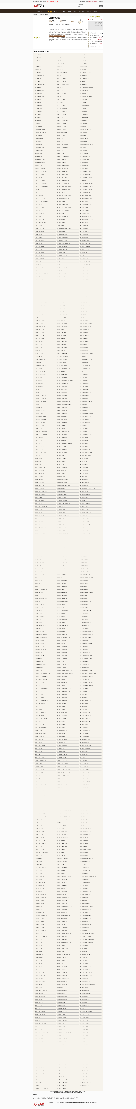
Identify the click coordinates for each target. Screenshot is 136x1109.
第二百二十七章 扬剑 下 (84, 282)
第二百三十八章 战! (60, 293)
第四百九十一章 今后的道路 (85, 547)
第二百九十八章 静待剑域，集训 (63, 353)
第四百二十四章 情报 (84, 479)
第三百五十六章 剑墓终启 (84, 410)
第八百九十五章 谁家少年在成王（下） (87, 942)
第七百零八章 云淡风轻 (61, 766)
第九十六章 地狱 (83, 147)
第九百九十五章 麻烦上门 (62, 1038)
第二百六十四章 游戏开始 (39, 320)
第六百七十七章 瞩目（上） (40, 736)
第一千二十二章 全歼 (38, 1064)
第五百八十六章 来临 (61, 643)
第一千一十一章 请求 (61, 1053)
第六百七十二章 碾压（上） (62, 730)
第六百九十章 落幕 (60, 748)
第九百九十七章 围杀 (84, 1038)
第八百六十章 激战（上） (39, 912)
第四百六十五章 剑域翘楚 (84, 521)
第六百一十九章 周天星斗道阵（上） (87, 676)
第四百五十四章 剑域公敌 (84, 509)
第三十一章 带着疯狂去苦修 (40, 84)
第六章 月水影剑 (83, 57)
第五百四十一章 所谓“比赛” (62, 598)
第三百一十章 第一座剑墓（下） (63, 365)
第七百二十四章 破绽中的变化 (85, 781)
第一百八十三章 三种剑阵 (39, 240)
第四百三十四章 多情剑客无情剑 (41, 491)
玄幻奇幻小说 (54, 37)
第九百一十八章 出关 (38, 966)
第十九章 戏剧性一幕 (38, 72)
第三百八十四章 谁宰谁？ (62, 440)
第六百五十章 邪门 (38, 709)
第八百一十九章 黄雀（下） (62, 873)
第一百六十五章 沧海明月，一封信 (86, 219)
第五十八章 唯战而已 (38, 111)
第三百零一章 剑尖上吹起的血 (62, 356)
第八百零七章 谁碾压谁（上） (62, 861)
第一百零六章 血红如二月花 (40, 159)
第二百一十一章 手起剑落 (62, 267)
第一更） (81, 371)
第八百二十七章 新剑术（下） (40, 882)
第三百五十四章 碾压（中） (40, 410)
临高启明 (91, 19)
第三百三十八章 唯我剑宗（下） (86, 392)
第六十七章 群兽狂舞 (38, 120)
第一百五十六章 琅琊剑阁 (84, 210)
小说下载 (56, 1)
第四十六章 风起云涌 (38, 99)
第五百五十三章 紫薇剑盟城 (62, 610)
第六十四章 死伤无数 (38, 117)
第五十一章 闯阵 (83, 102)
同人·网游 (81, 11)
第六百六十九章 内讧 (61, 727)
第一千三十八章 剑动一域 (62, 1079)
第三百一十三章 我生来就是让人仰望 (64, 368)
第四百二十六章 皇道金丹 (62, 482)
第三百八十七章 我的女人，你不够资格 (64, 443)
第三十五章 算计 (60, 87)
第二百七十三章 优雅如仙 (39, 329)
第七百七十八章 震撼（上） (85, 834)
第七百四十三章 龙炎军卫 (39, 801)
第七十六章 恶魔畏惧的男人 (40, 129)
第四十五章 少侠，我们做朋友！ (86, 96)
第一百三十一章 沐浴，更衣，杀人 (86, 183)
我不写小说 (100, 32)
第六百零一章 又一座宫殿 (62, 658)
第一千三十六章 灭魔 (84, 1076)
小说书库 (95, 11)
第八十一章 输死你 (83, 132)
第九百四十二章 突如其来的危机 (41, 990)
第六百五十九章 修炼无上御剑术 (41, 718)
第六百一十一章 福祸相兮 (84, 667)
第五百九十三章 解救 (84, 649)
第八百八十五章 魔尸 (38, 1029)
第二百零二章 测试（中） (62, 258)
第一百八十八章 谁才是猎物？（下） (87, 243)
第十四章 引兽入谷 (60, 66)
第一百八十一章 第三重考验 (62, 237)
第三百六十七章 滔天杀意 (84, 694)
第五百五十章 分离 (60, 607)
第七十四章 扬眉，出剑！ (62, 126)
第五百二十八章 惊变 (38, 586)
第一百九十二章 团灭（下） (40, 249)
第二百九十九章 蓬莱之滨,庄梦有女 (86, 353)
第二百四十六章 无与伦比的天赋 (41, 302)
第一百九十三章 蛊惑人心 (62, 249)
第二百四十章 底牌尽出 (39, 296)
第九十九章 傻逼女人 (84, 150)
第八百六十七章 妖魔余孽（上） (63, 918)
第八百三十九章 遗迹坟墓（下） (41, 894)
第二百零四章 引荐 (38, 261)
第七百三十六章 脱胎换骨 (84, 793)
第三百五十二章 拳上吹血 (62, 407)
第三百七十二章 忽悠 (61, 428)
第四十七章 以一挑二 (61, 99)
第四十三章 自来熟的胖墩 (39, 96)
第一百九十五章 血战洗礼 (39, 252)
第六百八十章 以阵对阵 (39, 739)
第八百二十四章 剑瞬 (38, 879)
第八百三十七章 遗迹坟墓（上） (63, 891)
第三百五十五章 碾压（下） (62, 410)
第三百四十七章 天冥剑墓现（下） (86, 401)
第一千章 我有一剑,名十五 (85, 1041)
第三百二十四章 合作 (38, 380)
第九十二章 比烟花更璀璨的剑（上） (64, 144)
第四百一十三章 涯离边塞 (39, 470)
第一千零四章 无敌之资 (39, 1047)
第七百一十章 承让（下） (39, 769)
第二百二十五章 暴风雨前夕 (40, 282)
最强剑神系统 (45, 14)
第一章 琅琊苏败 (38, 54)
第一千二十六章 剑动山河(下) (62, 1067)
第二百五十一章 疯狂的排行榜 (85, 305)
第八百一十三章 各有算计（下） (63, 867)
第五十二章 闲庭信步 (38, 105)
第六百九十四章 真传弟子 (84, 751)
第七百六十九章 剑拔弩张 (84, 825)
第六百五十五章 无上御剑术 (85, 712)
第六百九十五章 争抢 (38, 754)
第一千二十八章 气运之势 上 (40, 1070)
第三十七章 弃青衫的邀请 (39, 90)
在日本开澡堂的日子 (93, 43)
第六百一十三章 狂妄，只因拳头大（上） (65, 670)
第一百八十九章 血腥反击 (39, 246)
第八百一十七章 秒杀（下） (85, 870)
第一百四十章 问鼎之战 (39, 195)
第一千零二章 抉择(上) (61, 1044)
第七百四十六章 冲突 (38, 804)
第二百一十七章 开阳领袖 (62, 273)
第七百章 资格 (82, 757)
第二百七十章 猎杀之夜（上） (40, 326)
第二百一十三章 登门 (38, 270)
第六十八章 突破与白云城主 (62, 120)
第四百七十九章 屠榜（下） (62, 536)
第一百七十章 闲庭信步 (84, 225)
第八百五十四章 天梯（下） (40, 906)
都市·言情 (62, 11)
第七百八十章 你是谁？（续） (62, 837)
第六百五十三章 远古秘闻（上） (41, 712)
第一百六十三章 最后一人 (39, 219)
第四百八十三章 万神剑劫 (39, 542)
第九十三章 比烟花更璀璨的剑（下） (87, 144)
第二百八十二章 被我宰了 (39, 338)
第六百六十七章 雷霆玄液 (84, 724)
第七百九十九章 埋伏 (84, 855)
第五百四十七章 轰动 (61, 604)
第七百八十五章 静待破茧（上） (41, 843)
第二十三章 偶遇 (60, 75)
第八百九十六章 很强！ (39, 945)
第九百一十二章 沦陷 (61, 960)
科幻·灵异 (75, 11)
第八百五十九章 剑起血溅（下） (86, 909)
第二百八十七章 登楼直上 (84, 341)
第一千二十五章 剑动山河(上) (40, 1067)
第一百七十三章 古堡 (84, 228)
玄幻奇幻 (64, 20)
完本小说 (52, 1)
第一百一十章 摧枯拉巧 (61, 162)
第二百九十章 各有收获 (84, 344)
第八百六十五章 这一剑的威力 (85, 915)
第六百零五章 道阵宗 (84, 661)
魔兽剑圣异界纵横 (93, 37)
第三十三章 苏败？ (83, 84)
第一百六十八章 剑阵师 (84, 222)
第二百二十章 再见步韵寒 (62, 276)
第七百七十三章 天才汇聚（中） (41, 831)
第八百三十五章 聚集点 (84, 888)
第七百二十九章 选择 (61, 787)
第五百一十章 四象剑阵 (39, 568)
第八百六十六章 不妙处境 (39, 918)
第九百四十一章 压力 (84, 987)
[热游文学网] (38, 8)
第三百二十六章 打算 (84, 380)
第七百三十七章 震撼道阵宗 (40, 796)
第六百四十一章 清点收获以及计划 (41, 700)
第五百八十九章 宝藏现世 (62, 646)
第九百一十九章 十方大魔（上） (63, 966)
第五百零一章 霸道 (38, 559)
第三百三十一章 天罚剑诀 (62, 386)
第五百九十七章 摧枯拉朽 (39, 655)
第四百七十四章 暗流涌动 (84, 530)
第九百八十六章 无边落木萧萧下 (63, 1029)
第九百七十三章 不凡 (38, 1017)
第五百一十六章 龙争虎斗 (39, 574)
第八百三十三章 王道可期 (39, 888)
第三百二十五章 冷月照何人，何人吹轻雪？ (65, 380)
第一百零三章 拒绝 (38, 156)
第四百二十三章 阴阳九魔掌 (62, 479)
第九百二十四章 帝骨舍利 (39, 972)
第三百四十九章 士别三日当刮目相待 (64, 404)
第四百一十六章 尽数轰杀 (39, 473)
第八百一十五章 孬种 (38, 870)
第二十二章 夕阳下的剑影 (39, 75)
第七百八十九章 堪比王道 (62, 846)
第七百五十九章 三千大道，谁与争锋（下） (65, 816)
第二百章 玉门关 (83, 255)
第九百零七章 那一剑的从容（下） (86, 954)
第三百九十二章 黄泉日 (39, 449)
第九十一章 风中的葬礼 (39, 144)
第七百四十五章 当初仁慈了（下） (86, 801)
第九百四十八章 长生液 (39, 993)
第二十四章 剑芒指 (83, 75)
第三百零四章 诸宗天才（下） (62, 359)
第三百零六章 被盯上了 (39, 362)
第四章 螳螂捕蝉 (38, 57)
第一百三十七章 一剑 (38, 192)
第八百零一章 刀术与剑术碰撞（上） (64, 858)
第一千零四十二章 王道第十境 (85, 1082)
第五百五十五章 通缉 (38, 613)
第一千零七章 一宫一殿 (39, 1050)
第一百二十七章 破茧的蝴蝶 (40, 180)
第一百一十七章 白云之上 (84, 168)
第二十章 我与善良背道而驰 (62, 72)
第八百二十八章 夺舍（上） (62, 882)
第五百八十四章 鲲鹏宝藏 (84, 640)
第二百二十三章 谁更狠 (61, 279)
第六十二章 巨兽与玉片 (61, 114)
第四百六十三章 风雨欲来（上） (86, 518)
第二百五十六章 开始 (61, 311)
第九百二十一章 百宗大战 (39, 969)
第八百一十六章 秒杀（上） (62, 870)
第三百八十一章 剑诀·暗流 (62, 437)
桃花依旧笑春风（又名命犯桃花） (96, 33)
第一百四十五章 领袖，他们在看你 (41, 201)
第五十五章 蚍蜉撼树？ (39, 108)
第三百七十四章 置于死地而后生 (41, 431)
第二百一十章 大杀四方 (39, 267)
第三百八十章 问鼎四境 (39, 437)
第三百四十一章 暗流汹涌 (84, 395)
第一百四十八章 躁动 (38, 204)
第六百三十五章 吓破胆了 (39, 694)
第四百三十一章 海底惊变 (39, 488)
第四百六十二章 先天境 (61, 518)
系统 (57, 26)
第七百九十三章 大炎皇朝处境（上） (87, 849)
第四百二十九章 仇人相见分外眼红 (63, 485)
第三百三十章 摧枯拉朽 (39, 386)
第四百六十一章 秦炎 (38, 518)
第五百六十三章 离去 (84, 619)
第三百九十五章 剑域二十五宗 (40, 452)
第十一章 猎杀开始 (60, 63)
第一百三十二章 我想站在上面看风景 (41, 186)
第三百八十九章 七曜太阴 (39, 446)
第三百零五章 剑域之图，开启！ (86, 359)
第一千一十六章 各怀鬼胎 (39, 1058)
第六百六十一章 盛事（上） (85, 718)
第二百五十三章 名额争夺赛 (62, 308)
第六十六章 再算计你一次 (84, 117)
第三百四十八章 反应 (38, 404)
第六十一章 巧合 (38, 114)
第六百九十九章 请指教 (61, 757)
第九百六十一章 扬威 (38, 1005)
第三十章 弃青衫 (83, 81)
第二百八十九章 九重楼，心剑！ (63, 344)
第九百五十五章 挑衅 (38, 999)
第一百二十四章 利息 (38, 177)
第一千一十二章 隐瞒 (84, 1053)
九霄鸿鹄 (100, 45)
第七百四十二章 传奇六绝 (84, 799)
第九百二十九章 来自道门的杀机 (86, 975)
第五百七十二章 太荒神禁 (84, 628)
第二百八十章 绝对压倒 (61, 335)
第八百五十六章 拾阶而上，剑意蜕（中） (87, 906)
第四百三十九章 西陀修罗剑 (85, 494)
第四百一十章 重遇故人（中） (40, 467)
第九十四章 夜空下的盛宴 (39, 147)
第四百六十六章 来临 (38, 524)
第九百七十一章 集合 (61, 1014)
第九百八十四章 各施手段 (84, 1026)
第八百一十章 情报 (60, 864)
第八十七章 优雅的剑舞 (84, 138)
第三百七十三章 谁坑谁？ (84, 428)
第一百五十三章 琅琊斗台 (84, 207)
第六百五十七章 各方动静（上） (63, 715)
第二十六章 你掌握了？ (61, 78)
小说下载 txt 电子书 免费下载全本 (39, 1)
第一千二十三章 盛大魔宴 (62, 1064)
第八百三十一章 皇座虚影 (62, 885)
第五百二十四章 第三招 (84, 580)
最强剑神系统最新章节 (81, 37)
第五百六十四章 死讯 (38, 622)
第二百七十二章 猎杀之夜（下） (86, 326)
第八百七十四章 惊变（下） (85, 921)
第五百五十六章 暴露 (61, 613)
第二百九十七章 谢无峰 (39, 353)
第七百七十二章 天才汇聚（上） (86, 828)
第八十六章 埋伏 (60, 138)
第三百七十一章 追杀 (38, 428)
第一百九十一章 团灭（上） (85, 246)
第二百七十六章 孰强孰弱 (39, 332)
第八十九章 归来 (60, 141)
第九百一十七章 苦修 (84, 963)
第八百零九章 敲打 (38, 864)
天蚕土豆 (100, 37)
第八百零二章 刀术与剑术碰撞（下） (87, 858)
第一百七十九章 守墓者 (84, 234)
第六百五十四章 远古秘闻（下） (63, 712)
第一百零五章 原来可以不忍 (85, 156)
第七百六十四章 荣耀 (38, 822)
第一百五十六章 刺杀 (38, 243)
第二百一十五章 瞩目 (84, 270)
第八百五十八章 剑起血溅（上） (63, 909)
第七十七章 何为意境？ (61, 129)
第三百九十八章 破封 (38, 455)
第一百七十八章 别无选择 (62, 234)
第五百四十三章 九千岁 (39, 601)
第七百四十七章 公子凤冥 (62, 804)
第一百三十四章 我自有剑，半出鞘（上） (87, 186)
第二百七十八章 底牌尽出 (84, 332)
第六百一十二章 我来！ (39, 670)
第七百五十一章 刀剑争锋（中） (86, 807)
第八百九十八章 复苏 (84, 945)
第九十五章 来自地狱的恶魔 (62, 147)
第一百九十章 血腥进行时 (62, 246)
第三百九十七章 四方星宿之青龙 (86, 452)
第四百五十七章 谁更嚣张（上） (86, 512)
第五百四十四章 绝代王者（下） (86, 601)
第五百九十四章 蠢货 (38, 652)
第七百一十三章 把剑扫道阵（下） (41, 772)
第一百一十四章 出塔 (84, 165)
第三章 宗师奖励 (83, 54)
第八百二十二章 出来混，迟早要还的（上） (65, 876)
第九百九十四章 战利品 (39, 1038)
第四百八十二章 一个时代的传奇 (86, 539)
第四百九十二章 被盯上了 (39, 550)
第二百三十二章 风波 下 (61, 288)
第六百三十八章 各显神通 (39, 697)
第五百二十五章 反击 (38, 583)
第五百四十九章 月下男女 (39, 607)
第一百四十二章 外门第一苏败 (85, 195)
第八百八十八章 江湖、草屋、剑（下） (42, 936)
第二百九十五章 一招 (61, 350)
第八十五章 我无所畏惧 (39, 138)
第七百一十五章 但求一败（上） (86, 772)
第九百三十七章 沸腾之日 (62, 984)
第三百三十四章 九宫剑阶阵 (62, 389)
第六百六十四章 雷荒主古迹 (85, 721)
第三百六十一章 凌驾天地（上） (63, 416)
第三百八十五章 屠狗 (84, 440)
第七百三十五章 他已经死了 (62, 793)
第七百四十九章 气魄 (38, 807)
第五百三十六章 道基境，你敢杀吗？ (87, 592)
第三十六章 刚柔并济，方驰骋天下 (86, 87)
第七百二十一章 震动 (84, 778)
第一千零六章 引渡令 (84, 1047)
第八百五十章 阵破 (83, 900)
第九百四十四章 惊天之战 (84, 990)
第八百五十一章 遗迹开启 (39, 903)
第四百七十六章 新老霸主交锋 (62, 533)
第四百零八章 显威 (60, 464)
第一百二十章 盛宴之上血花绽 (85, 171)
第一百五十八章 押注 (61, 213)
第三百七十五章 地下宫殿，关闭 (63, 431)
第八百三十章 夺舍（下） (39, 885)
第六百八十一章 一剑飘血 (62, 739)
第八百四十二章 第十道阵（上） (41, 897)
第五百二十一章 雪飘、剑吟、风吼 (86, 577)
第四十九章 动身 (38, 102)
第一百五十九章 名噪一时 (84, 213)
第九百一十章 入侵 (83, 957)
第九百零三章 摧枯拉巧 (61, 951)
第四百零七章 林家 (38, 464)
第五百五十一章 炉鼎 (84, 607)
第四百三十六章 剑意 (84, 491)
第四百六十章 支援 (83, 515)
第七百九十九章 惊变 (38, 939)
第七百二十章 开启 (60, 778)
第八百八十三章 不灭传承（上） (63, 930)
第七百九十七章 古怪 (38, 855)
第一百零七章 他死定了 (61, 159)
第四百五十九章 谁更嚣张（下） (63, 515)
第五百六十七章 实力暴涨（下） (41, 625)
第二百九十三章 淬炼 (84, 347)
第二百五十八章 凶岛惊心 (39, 314)
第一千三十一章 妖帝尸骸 (39, 1073)
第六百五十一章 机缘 (61, 709)
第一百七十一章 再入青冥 (39, 228)
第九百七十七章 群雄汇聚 (62, 1020)
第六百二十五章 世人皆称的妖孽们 (86, 682)
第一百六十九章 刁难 (38, 225)
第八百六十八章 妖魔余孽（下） (86, 918)
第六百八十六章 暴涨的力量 (40, 745)
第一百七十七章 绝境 (38, 234)
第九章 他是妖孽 (83, 60)
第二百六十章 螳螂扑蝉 (84, 314)
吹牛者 (101, 19)
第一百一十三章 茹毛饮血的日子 (63, 165)
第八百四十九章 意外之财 (62, 900)
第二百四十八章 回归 (84, 302)
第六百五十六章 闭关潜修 (39, 715)
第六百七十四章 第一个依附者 (40, 733)
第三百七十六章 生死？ (84, 431)
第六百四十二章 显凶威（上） (62, 700)
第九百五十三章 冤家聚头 (62, 996)
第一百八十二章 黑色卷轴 (84, 237)
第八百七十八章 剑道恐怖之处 (85, 924)
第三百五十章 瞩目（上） (84, 404)
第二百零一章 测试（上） (39, 258)
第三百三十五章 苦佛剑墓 (84, 389)
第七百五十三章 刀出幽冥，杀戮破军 (64, 810)
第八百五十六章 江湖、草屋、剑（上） (64, 933)
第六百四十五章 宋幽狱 (61, 703)
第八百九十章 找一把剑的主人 (85, 936)
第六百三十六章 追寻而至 (62, 694)
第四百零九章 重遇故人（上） (85, 464)
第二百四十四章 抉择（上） (62, 299)
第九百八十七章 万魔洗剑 (84, 1029)
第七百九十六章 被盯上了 (84, 852)
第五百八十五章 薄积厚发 (39, 643)
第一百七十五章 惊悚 (61, 231)
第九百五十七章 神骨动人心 (85, 999)
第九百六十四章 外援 (38, 1008)
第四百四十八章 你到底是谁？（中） (87, 503)
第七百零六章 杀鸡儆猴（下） (85, 763)
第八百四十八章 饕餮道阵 (39, 900)
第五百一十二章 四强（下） (85, 568)
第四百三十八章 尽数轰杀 (62, 494)
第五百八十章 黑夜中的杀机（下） (63, 637)
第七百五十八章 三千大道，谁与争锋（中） (43, 816)
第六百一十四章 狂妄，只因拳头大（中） (87, 670)
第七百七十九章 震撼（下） (40, 837)
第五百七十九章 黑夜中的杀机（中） (41, 637)
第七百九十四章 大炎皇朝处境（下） (41, 852)
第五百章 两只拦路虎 (84, 556)
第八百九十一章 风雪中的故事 (62, 939)
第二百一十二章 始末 (84, 267)
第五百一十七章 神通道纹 (62, 574)
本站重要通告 (59, 822)
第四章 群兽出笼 (38, 69)
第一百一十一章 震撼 (84, 162)
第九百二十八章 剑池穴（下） (62, 975)
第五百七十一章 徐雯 (61, 628)
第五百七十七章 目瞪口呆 (62, 634)
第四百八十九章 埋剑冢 (39, 547)
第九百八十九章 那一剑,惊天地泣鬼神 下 (64, 1032)
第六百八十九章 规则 (38, 748)
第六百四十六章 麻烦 (84, 703)
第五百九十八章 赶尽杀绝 (62, 655)
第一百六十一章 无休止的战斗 (62, 216)
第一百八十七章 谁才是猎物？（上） (64, 243)
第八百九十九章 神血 (38, 948)
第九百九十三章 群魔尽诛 (84, 1035)
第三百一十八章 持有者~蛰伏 (40, 374)
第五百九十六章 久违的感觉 (85, 652)
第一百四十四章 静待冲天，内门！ (63, 198)
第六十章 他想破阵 (83, 111)
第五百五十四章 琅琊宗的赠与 (85, 610)
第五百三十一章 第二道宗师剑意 (41, 589)
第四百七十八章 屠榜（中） (40, 536)
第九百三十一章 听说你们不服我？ (63, 978)
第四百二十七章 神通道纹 (84, 482)
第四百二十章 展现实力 (61, 476)
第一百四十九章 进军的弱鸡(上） (63, 204)
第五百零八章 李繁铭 (61, 565)
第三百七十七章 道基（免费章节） (41, 434)
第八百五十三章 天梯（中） (85, 903)
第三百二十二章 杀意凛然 (62, 377)
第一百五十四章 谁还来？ (39, 210)
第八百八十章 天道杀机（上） (62, 927)
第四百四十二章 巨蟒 (84, 497)
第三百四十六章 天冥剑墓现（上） (63, 401)
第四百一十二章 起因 (84, 467)
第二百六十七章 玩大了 (39, 323)
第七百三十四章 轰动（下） (40, 793)
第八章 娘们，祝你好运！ (62, 60)
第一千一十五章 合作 (84, 1055)
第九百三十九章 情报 (38, 987)
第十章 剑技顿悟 (38, 63)
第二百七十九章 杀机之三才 (40, 335)
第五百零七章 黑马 (38, 565)
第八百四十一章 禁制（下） (85, 894)
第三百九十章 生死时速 (61, 446)
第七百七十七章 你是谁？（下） (63, 834)
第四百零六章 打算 (83, 461)
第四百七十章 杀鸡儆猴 (61, 527)
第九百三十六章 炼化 (38, 984)
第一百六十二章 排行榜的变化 (85, 216)
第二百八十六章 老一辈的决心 (62, 341)
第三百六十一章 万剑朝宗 (62, 419)
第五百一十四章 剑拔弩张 (62, 571)
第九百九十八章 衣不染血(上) (40, 1041)
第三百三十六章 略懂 (38, 392)
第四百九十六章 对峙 (61, 553)
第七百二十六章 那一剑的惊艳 (62, 784)
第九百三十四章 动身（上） (62, 981)
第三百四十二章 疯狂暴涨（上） (41, 398)
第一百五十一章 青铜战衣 (39, 207)
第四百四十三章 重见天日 (39, 500)
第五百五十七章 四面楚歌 (84, 613)
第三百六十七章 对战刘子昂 (85, 422)
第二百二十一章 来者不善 (84, 276)
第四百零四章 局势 (38, 461)
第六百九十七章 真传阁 (84, 754)
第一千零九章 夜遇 (83, 1050)
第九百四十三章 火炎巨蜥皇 (62, 990)
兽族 (91, 39)
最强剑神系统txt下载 (61, 36)
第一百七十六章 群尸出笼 (84, 231)
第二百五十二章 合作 (38, 308)
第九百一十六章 (60, 963)
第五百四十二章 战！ (84, 598)
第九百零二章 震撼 (38, 951)
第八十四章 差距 (83, 135)
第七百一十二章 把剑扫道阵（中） (86, 769)
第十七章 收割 (59, 69)
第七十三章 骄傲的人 (38, 126)
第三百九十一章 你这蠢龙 (84, 446)
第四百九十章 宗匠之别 (61, 547)
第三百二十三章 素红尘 (84, 377)
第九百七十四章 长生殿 (61, 1017)
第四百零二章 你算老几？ (62, 458)
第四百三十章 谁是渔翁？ (84, 485)
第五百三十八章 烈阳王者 (62, 595)
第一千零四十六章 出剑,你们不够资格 (42, 1088)
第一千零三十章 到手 (84, 1070)
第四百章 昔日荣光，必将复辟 (85, 455)
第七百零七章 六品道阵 (39, 766)
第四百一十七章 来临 (61, 473)
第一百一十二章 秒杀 (38, 165)
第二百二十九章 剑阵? (61, 285)
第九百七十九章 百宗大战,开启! (40, 1023)
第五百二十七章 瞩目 (84, 583)
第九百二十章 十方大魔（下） (85, 966)
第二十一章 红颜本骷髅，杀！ (85, 72)
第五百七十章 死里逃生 (39, 628)
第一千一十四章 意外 (61, 1055)
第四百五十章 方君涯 (61, 506)
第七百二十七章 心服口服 (84, 784)
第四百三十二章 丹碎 (61, 488)
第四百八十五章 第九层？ (84, 542)
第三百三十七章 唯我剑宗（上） (63, 392)
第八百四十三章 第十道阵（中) (63, 897)
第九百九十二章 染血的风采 (62, 1035)
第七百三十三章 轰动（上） (85, 790)
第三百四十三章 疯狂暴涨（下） (63, 398)
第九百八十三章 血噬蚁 (61, 1026)
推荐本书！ (84, 22)
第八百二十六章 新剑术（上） (85, 879)
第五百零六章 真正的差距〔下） (86, 562)
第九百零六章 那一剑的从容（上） (63, 954)
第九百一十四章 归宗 (38, 963)
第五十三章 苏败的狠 (61, 105)
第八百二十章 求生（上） (84, 873)
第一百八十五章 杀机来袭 (84, 240)
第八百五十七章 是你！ (39, 909)
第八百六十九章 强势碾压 (39, 921)
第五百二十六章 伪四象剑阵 (62, 583)
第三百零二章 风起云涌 (84, 356)
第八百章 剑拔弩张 (38, 858)
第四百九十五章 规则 (38, 553)
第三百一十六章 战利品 (61, 371)
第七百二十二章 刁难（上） (40, 781)
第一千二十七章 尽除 (84, 1067)
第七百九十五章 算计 (61, 852)
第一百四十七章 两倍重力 (84, 201)
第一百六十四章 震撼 (61, 219)
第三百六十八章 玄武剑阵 (39, 425)
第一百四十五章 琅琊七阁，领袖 (86, 198)
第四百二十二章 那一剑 (39, 479)
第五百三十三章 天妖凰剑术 (85, 589)
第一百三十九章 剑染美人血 (85, 192)
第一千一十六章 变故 (61, 1058)
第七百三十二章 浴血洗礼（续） (63, 790)
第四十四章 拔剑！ (60, 96)
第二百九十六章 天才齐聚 (84, 350)
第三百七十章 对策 (83, 425)
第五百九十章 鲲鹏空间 (84, 646)
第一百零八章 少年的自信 (84, 159)
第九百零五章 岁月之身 (39, 954)
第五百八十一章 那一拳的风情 (85, 637)
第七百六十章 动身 (83, 816)
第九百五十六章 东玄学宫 (62, 999)
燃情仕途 (91, 45)
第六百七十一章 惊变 (38, 730)
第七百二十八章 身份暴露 (39, 787)
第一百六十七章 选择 (61, 222)
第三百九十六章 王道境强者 (62, 452)
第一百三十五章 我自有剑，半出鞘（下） (65, 189)
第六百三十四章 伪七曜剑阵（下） (86, 691)
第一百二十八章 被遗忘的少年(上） (63, 180)
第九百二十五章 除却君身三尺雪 (63, 972)
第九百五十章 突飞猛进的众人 (85, 993)
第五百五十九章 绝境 (61, 616)
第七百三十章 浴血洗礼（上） (85, 787)
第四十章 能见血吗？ (38, 93)
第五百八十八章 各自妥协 (39, 646)
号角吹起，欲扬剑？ (61, 225)
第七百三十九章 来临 (84, 796)
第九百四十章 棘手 (60, 987)
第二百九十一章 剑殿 (38, 347)
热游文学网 (39, 11)
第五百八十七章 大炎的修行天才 (86, 643)
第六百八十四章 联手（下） (62, 742)
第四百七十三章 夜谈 (61, 530)
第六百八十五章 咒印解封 (84, 742)
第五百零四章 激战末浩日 (39, 562)
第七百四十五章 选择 (84, 804)
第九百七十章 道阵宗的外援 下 (40, 1014)
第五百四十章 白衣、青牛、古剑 (41, 598)
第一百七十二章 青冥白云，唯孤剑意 (64, 228)
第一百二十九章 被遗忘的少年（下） (41, 183)
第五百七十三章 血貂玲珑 (39, 631)
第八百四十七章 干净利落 (84, 897)
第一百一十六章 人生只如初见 (62, 168)
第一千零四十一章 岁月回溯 (62, 1082)
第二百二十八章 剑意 (38, 285)
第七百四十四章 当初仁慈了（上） (63, 801)
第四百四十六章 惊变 (38, 503)
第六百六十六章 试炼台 (61, 724)
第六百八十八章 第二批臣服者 (85, 745)
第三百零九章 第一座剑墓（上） (41, 365)
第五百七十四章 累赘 (61, 631)
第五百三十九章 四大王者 (84, 595)
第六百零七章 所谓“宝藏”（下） (63, 664)
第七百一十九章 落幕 (38, 778)
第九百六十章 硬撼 (83, 1002)
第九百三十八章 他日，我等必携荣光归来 (87, 984)
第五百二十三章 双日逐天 (62, 580)
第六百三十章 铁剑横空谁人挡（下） (64, 688)
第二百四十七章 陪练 (61, 302)
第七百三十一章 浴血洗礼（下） (41, 790)
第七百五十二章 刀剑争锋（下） (41, 810)
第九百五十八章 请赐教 (39, 1002)
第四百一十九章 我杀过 (39, 476)
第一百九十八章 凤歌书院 (39, 255)
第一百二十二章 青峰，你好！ (62, 174)
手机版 (48, 1)
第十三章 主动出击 (38, 66)
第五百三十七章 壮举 (38, 595)
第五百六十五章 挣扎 (61, 622)
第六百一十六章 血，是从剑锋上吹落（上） (65, 673)
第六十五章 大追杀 (60, 117)
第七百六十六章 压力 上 (84, 822)
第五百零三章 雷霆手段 (84, 559)
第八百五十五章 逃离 (38, 933)
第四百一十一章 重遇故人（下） (63, 467)
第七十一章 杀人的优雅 (61, 123)
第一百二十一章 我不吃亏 (39, 174)
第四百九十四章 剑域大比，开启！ (86, 550)
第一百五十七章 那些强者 (39, 213)
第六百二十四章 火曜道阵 (62, 682)
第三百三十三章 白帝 (38, 389)
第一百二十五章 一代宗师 (62, 177)
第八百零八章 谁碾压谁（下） (85, 861)
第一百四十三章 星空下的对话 (40, 198)
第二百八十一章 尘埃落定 (84, 335)
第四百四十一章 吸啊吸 (61, 497)
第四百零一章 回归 (38, 458)
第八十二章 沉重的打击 (39, 135)
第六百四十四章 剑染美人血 (40, 703)
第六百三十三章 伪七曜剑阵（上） (63, 691)
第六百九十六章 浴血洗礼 (62, 754)
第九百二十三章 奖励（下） (85, 969)
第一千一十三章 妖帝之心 (39, 1055)
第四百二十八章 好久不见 (39, 485)
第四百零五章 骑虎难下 (61, 461)
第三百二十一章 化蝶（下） (40, 377)
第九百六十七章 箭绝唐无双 (40, 1011)
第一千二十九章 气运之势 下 (62, 1070)
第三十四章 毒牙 (38, 87)
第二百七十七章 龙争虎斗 (62, 332)
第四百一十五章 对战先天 (84, 470)
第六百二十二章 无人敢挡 (84, 679)
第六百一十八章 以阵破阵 (62, 676)
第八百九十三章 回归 (38, 942)
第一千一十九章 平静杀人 (39, 1061)
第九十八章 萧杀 (60, 150)
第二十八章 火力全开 (38, 81)
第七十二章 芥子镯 (83, 123)
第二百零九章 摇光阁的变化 (85, 264)
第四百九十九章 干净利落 (62, 556)
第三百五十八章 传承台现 (62, 413)
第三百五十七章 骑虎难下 (39, 413)
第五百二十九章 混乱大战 (62, 586)
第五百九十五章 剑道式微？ (62, 652)
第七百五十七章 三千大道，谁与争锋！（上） (88, 813)
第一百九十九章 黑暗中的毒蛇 (62, 255)
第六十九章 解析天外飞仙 (84, 120)
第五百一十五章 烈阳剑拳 (84, 571)
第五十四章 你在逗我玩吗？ (85, 105)
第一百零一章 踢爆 (60, 153)
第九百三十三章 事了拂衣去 (40, 981)
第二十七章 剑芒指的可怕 (84, 78)
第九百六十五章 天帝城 (61, 1008)
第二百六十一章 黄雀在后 (39, 317)
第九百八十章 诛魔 (60, 1023)
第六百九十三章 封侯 (61, 751)
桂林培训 (59, 521)
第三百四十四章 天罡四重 (84, 398)
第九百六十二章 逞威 (61, 1005)
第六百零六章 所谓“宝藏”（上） (40, 664)
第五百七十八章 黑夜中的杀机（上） (87, 634)
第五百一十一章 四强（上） (62, 568)
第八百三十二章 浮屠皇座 (84, 885)
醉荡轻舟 (100, 46)
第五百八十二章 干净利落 (39, 640)
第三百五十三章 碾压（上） (85, 407)
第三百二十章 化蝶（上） (84, 374)
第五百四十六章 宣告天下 (39, 604)
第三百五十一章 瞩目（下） (40, 407)
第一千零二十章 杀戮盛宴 (62, 1061)
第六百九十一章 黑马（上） (85, 748)
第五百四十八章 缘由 (84, 604)
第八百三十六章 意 (38, 891)
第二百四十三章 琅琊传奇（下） (41, 299)
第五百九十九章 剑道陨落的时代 (86, 655)
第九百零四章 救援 (83, 951)
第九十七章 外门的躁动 (39, 150)
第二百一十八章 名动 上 (84, 273)
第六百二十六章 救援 (38, 685)
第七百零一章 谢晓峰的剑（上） (41, 760)
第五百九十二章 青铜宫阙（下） (63, 649)
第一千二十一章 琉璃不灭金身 (85, 1061)
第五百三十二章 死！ (61, 589)
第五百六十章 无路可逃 (84, 616)
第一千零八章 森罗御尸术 (62, 1050)
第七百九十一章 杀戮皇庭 (39, 849)
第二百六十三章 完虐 (84, 317)
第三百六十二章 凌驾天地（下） (86, 416)
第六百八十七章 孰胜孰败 (62, 745)
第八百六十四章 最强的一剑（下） (63, 915)
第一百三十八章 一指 (61, 192)
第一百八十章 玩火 (38, 237)
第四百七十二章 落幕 (38, 530)
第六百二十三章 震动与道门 (40, 682)
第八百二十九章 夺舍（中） (85, 882)
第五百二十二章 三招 (38, 580)
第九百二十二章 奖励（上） (62, 969)
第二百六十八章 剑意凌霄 (62, 323)
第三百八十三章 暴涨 (38, 440)
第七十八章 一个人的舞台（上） (86, 129)
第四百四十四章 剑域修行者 (62, 500)
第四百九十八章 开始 (38, 556)
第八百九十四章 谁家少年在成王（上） (64, 942)
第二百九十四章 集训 (38, 350)
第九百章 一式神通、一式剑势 (62, 948)
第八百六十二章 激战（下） (85, 912)
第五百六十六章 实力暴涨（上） (86, 622)
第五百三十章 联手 (83, 586)
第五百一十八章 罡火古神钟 (85, 574)
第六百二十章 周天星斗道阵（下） (41, 679)
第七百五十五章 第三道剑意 (40, 813)
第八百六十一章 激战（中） (62, 912)
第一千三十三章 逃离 (84, 1073)
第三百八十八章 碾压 (84, 443)
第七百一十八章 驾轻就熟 (84, 775)
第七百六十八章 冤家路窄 (62, 825)
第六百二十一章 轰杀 (61, 679)
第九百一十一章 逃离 (38, 960)
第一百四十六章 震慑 (61, 201)
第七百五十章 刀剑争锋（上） (62, 807)
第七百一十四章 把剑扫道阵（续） (63, 772)
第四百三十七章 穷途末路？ (40, 494)
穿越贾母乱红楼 (93, 46)
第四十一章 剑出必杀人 (61, 93)
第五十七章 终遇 (83, 108)
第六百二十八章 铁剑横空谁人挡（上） (87, 685)
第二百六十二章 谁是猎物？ (62, 317)
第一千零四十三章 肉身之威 (40, 1085)
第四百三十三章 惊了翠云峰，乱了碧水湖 (87, 488)
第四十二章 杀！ (83, 93)
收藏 (84, 1091)
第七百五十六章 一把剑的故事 (62, 813)
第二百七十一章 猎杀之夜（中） (63, 326)
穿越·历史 (69, 11)
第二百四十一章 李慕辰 (61, 296)
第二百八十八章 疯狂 (38, 344)
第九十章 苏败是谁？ (84, 141)
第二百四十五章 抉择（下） (85, 299)
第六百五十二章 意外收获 (84, 709)
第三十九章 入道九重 (84, 90)
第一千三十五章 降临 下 (61, 1076)
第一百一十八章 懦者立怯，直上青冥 (41, 171)
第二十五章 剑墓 (38, 78)
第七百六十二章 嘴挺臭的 (62, 819)
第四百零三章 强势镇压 (84, 458)
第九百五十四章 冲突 (84, 996)
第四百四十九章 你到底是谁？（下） (41, 506)
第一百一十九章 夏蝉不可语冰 (62, 171)
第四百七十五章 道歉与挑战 (40, 533)
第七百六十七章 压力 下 (39, 825)
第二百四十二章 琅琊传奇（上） (86, 296)
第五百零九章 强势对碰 (84, 565)
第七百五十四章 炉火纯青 (84, 810)
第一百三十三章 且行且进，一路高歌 (64, 186)
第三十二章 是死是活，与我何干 (63, 84)
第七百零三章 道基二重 (84, 760)
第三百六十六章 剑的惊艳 (62, 422)
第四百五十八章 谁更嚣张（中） (41, 515)
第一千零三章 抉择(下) (84, 1044)
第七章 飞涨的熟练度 (38, 60)
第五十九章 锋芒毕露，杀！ (62, 111)
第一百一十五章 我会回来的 (40, 168)
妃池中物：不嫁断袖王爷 (94, 35)
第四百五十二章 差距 (38, 509)
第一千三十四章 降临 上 (39, 1076)
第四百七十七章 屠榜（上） (85, 533)
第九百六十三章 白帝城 (84, 1005)
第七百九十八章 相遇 (61, 855)
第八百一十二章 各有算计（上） (41, 867)
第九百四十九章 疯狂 (61, 993)
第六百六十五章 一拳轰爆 (39, 724)
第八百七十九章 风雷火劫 (39, 927)
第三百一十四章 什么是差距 (85, 368)
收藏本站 (101, 1)
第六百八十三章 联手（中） (40, 742)
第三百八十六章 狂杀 (38, 443)
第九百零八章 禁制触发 (39, 957)
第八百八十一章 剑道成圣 (84, 927)
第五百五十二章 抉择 (38, 610)
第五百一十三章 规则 (38, 571)
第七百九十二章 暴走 (61, 849)
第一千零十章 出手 (38, 1053)
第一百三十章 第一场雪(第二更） (63, 183)
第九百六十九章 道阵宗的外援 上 (86, 1011)
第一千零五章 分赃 (60, 1047)
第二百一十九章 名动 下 (39, 276)
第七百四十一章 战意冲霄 (62, 799)
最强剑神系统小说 (59, 39)
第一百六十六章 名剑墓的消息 (40, 222)
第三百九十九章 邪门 (61, 455)
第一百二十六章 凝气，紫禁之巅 (86, 177)
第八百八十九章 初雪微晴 (62, 936)
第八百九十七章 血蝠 (61, 945)
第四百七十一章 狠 (83, 527)
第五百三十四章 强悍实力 (39, 592)
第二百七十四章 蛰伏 (61, 329)
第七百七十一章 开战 (61, 828)
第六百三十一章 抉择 (84, 688)
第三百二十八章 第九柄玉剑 (62, 383)
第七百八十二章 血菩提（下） (40, 840)
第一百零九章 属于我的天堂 (40, 162)
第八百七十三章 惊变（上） (62, 921)
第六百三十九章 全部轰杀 (62, 697)
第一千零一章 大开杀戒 (39, 1044)
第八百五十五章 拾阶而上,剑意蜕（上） (64, 906)
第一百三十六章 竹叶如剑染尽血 (86, 189)
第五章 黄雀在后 (60, 57)
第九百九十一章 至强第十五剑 (40, 1035)
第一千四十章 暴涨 (38, 1082)
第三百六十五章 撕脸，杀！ (40, 422)
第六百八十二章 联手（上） (85, 739)
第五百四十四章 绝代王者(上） (63, 601)
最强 (53, 26)
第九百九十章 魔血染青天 (84, 1032)
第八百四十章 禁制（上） (62, 894)
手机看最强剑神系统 (58, 1092)
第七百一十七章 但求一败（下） (63, 775)
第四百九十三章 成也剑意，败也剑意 (64, 550)
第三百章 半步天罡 (38, 356)
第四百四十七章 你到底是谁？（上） (64, 503)
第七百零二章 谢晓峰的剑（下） (63, 760)
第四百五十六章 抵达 (61, 512)
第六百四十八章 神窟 (61, 706)
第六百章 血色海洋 (38, 658)
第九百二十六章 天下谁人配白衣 (86, 972)
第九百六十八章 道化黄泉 (62, 1011)
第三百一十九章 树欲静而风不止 (63, 374)
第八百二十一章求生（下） (40, 876)
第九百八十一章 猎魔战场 (84, 1023)
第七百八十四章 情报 (84, 840)
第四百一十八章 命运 (84, 473)
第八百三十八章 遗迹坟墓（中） (86, 891)
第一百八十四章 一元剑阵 (62, 240)
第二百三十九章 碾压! (84, 293)
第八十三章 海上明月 (61, 135)
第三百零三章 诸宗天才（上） (40, 359)
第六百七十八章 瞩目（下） (62, 736)
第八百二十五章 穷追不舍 (62, 879)
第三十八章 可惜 (60, 90)
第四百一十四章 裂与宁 (61, 470)
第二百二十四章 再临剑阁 (84, 279)
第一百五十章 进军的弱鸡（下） (86, 204)
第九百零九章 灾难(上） (61, 957)
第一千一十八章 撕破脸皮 (84, 1058)
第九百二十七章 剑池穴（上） (40, 975)
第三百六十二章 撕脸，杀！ (85, 419)
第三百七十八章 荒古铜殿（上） (63, 434)
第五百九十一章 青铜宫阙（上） (41, 649)
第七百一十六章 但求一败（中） (41, 775)
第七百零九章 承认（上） (84, 766)
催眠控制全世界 (93, 32)
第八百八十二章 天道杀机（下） (41, 930)
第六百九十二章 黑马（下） (40, 751)
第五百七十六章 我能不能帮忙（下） (41, 634)
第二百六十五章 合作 (61, 320)
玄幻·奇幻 (50, 11)
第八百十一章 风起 (83, 864)
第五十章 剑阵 (59, 102)
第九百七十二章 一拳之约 (84, 1014)
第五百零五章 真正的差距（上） (63, 562)
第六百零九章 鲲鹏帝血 (39, 667)
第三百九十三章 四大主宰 (62, 449)
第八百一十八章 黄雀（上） (40, 873)
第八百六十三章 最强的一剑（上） (41, 915)
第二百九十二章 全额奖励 (62, 347)
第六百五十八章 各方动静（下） (86, 715)
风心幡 (101, 43)
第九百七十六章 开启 (38, 1020)
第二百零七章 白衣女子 (39, 264)
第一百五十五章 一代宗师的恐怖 (63, 210)
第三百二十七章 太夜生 (39, 383)
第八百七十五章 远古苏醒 (39, 924)
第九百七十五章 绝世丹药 (84, 1017)
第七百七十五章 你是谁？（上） (86, 831)
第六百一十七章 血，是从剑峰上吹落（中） (88, 673)
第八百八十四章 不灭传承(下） (85, 930)
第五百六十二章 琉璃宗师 (62, 619)
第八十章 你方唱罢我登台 (62, 132)
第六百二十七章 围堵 (61, 685)
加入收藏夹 (53, 36)
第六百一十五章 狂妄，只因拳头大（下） (42, 673)
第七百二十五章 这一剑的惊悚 (40, 784)
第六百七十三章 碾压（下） (85, 730)
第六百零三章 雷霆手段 (39, 661)
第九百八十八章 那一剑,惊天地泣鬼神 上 (42, 1032)
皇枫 (53, 20)
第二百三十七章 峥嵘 (38, 293)
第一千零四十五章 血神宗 (84, 1085)
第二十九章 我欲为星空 (61, 81)
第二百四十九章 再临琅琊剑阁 (40, 305)
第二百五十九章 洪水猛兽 (62, 314)
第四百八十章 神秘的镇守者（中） (41, 539)
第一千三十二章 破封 (61, 1073)
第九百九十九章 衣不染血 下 (62, 1041)
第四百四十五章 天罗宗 (84, 500)
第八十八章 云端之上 (38, 141)
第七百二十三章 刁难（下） (62, 781)
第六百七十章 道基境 (84, 727)
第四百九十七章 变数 (84, 553)
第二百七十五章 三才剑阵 (84, 329)
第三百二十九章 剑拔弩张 (84, 383)
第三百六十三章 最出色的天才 (40, 419)
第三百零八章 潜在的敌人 (84, 362)
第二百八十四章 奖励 (84, 338)
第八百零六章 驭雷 (38, 861)
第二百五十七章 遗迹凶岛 (84, 311)
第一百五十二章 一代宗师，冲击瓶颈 (64, 207)
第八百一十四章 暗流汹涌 (84, 867)
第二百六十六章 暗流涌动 (84, 320)
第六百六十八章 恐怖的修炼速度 (41, 727)
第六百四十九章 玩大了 (84, 706)
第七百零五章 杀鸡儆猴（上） (62, 763)
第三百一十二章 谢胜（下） (40, 368)
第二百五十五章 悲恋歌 (39, 311)
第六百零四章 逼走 (60, 661)
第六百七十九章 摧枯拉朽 (84, 736)
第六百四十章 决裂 (83, 697)
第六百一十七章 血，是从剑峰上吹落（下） (43, 676)
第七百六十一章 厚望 (38, 819)
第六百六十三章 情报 (61, 721)
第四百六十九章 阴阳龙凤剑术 (40, 527)
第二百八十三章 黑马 (61, 338)
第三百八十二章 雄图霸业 (84, 437)
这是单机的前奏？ (83, 180)
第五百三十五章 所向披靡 (62, 592)
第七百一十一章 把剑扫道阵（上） (63, 769)
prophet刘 (100, 39)
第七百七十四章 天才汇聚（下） (63, 831)
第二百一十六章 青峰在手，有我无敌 (41, 273)
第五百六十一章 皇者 (38, 619)
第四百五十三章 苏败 (61, 509)
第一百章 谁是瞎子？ (38, 153)
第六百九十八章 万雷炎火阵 (40, 757)
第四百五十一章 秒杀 (84, 506)
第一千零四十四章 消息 (61, 1085)
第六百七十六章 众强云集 (84, 733)
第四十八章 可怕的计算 (84, 99)
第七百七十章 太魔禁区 (39, 828)
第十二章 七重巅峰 (83, 63)
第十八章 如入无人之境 (84, 69)
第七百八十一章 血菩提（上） (85, 837)
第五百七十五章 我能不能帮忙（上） (87, 631)
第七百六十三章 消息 (84, 819)
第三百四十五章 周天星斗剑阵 (40, 401)
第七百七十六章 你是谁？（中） (41, 834)
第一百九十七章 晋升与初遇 (85, 252)
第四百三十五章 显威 (61, 491)
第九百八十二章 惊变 (38, 1026)
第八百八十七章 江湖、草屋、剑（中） (87, 933)
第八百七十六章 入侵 (61, 924)
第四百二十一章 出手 (84, 476)
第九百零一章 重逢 (83, 948)
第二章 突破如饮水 (60, 54)
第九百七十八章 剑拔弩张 (84, 1020)
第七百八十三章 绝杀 (61, 840)
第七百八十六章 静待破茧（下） (63, 843)
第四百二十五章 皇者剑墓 (39, 482)
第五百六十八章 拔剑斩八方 (62, 625)
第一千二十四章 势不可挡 (84, 1064)
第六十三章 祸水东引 (84, 114)
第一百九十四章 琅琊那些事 (85, 249)
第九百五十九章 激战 (61, 1002)
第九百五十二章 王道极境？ (40, 996)
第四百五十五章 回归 (38, 512)
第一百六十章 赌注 (38, 216)
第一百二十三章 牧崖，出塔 (85, 174)
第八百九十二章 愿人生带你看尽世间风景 (87, 939)
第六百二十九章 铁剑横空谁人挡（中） (42, 688)
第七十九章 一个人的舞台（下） (41, 132)
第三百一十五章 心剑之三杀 (40, 371)
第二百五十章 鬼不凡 (61, 305)
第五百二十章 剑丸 (60, 577)
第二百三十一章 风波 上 (39, 288)
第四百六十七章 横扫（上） (62, 524)
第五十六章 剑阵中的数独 (62, 108)
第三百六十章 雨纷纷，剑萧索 (40, 416)
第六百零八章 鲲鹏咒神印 (84, 664)
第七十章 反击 (37, 123)
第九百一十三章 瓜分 (84, 960)
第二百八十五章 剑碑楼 (39, 341)
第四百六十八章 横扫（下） (85, 524)
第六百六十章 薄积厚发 (61, 718)
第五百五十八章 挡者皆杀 (39, 616)
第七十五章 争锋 (83, 126)
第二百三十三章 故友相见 (84, 288)
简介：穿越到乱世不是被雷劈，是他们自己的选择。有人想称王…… (98, 24)
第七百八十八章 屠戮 (38, 846)
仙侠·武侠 (56, 11)
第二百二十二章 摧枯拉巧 (39, 279)
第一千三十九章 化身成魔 (84, 1079)
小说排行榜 (88, 11)
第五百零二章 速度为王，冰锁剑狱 (63, 559)
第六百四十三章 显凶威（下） (85, 700)
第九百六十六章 (83, 1008)
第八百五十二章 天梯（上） (62, 903)
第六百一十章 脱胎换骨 (61, 667)
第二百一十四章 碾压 (61, 270)
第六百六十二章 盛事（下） (40, 721)
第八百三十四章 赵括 (61, 888)
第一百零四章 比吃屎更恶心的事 (63, 156)
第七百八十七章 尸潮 (84, 843)
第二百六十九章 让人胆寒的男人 (86, 323)
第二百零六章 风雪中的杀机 (85, 261)
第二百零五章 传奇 (60, 261)
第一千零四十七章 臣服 (58, 24)
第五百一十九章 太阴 (38, 577)
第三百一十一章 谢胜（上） (85, 365)
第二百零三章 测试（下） (84, 258)
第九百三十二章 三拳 (84, 978)
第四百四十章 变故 (38, 497)
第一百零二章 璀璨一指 (84, 153)
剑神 (55, 26)
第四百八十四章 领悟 (61, 542)
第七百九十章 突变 (83, 846)
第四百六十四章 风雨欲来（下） (41, 521)
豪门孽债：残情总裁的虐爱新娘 (96, 41)
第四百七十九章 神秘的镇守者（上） (87, 536)
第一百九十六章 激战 (61, 252)
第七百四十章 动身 (38, 799)
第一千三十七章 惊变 (38, 1079)
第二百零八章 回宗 (60, 264)
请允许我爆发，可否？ (39, 189)
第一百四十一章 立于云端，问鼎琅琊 (64, 195)
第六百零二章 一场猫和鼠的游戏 (86, 658)
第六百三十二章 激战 (38, 691)
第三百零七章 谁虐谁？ (61, 362)
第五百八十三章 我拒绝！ (62, 640)
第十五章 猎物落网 (83, 66)
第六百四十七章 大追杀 (39, 706)
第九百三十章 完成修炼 (39, 978)
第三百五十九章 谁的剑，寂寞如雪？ (87, 413)
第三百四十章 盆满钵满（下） (62, 395)
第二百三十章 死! (83, 285)
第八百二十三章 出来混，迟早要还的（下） (88, 876)
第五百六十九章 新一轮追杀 (85, 625)
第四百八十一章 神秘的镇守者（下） (64, 539)
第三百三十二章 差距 (84, 386)
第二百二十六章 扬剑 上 (61, 282)
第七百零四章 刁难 (38, 763)
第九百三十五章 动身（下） (85, 981)
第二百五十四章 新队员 (84, 308)
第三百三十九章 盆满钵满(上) (40, 395)
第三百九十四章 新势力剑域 (85, 449)
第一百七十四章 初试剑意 (39, 231)
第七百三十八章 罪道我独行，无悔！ (64, 796)
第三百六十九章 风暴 (61, 425)
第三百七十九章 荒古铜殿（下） (86, 434)
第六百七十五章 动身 (61, 733)
